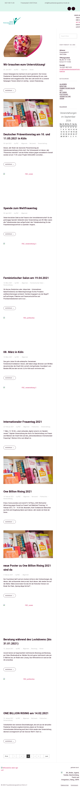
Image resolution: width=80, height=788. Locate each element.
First (6, 756)
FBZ (17, 69)
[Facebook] (69, 8)
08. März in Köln (13, 352)
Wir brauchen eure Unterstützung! (24, 64)
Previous (11, 756)
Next (42, 756)
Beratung (34, 648)
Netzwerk (33, 143)
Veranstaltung (42, 143)
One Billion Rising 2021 (17, 491)
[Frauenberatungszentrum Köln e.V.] (17, 21)
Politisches (35, 427)
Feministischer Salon (36, 283)
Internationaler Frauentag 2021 (22, 421)
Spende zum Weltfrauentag (20, 208)
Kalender (63, 106)
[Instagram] (73, 8)
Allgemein (24, 69)
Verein (32, 69)
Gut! (61, 90)
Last (46, 756)
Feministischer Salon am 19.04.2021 (26, 278)
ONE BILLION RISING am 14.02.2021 (25, 713)
